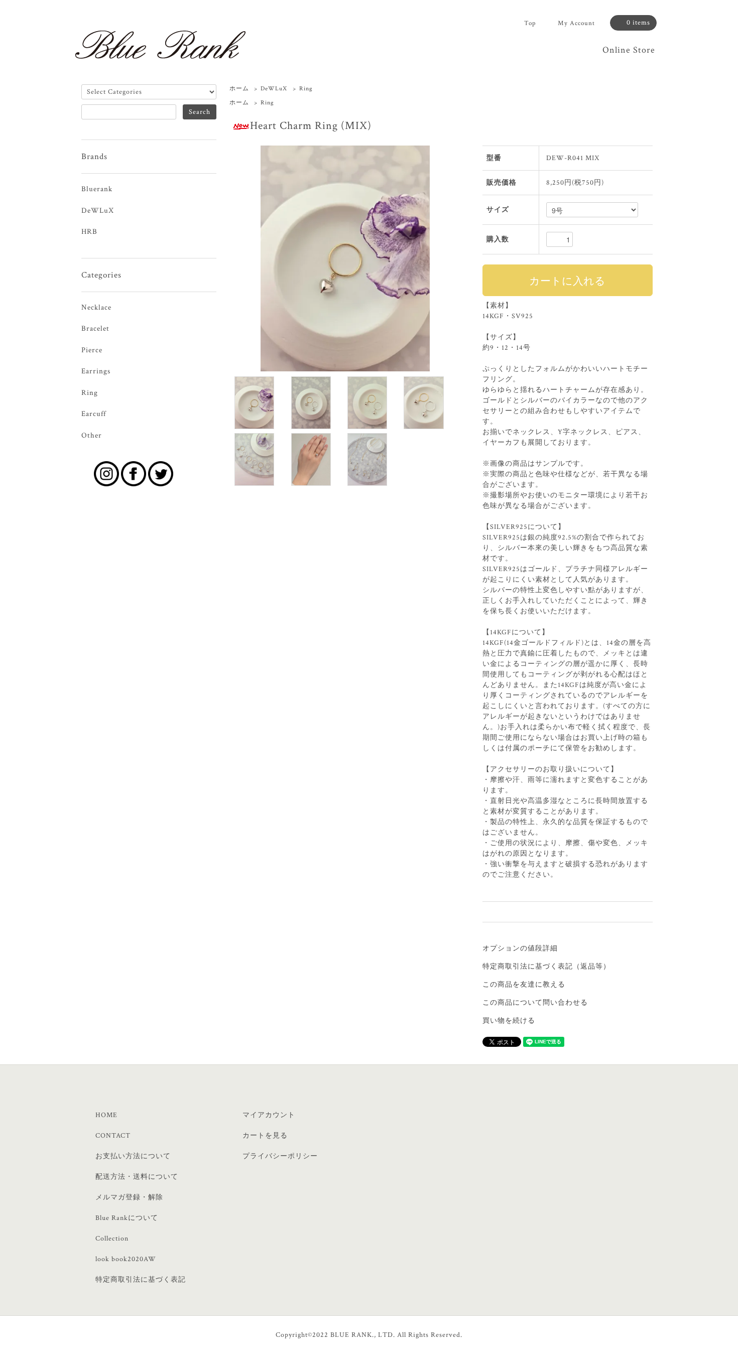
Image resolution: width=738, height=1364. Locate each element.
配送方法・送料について (136, 1176)
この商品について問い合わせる (535, 1002)
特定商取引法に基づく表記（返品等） (546, 966)
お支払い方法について (133, 1156)
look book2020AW (125, 1259)
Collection (112, 1238)
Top (530, 23)
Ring (306, 88)
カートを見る (265, 1135)
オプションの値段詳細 (520, 948)
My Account (576, 23)
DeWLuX (274, 88)
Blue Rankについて (126, 1217)
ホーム (239, 88)
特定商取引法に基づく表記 (140, 1279)
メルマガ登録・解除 (129, 1197)
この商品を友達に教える (523, 984)
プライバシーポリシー (280, 1156)
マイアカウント (268, 1115)
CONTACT (113, 1135)
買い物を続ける (508, 1020)
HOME (106, 1115)
